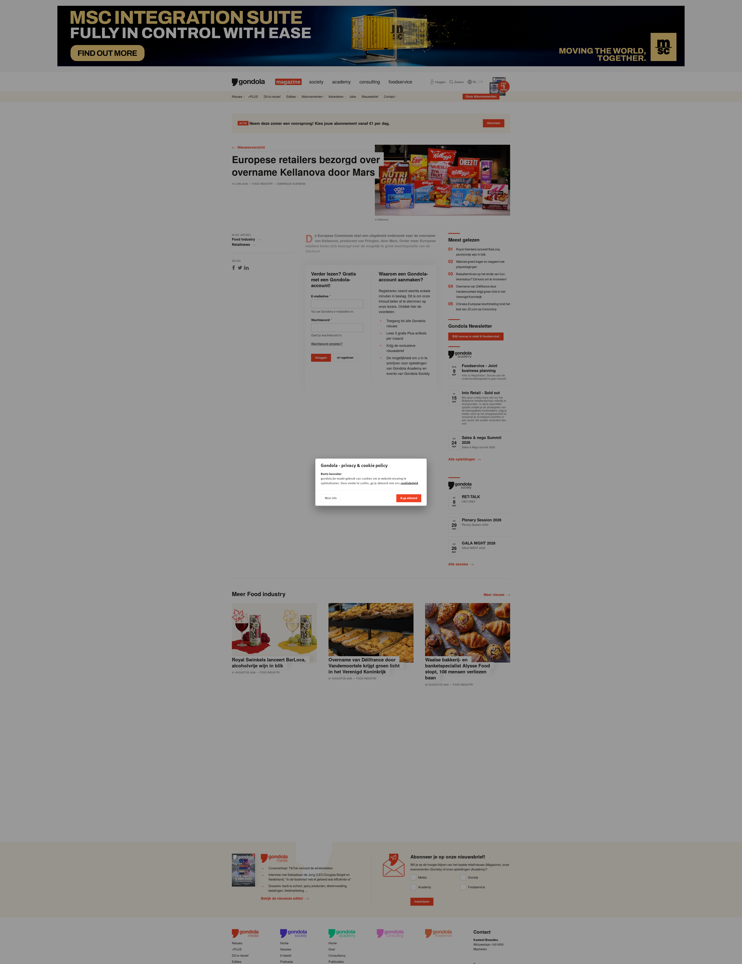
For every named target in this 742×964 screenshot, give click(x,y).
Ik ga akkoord (408, 498)
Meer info (331, 498)
